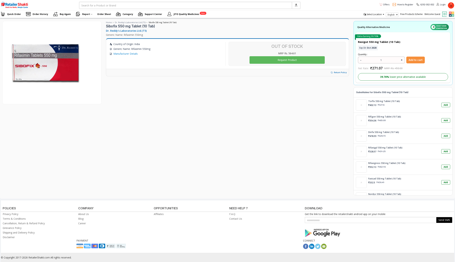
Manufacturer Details (125, 53)
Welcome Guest (432, 14)
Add (446, 104)
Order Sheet (104, 14)
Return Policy (340, 72)
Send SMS (444, 220)
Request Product (287, 60)
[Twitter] (317, 248)
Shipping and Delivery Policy (19, 232)
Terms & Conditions (14, 218)
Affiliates (159, 214)
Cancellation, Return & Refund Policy (24, 223)
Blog (81, 218)
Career (82, 223)
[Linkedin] (311, 248)
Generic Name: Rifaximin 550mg (124, 34)
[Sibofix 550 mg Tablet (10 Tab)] (44, 100)
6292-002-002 (427, 4)
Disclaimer (9, 237)
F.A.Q (232, 214)
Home (109, 22)
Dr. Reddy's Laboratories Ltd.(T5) (130, 22)
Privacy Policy (10, 214)
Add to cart (415, 59)
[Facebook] (305, 248)
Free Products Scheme (411, 14)
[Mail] (323, 248)
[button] (451, 11)
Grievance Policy (12, 228)
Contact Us (235, 218)
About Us (83, 214)
